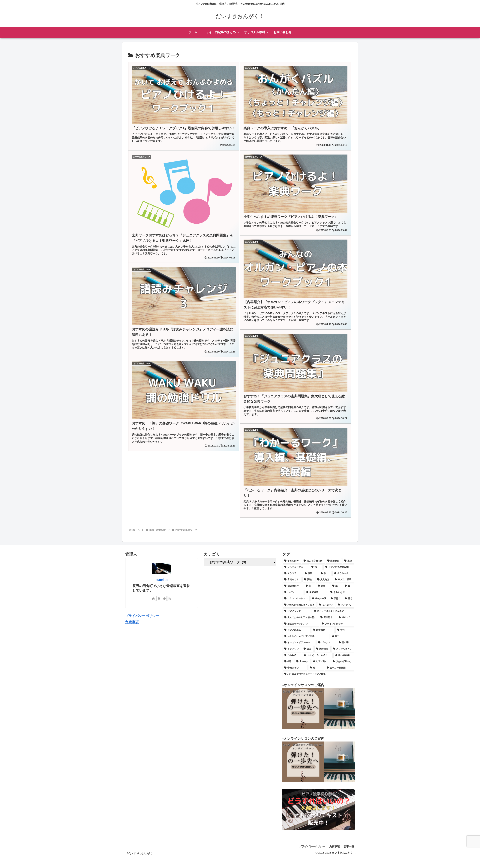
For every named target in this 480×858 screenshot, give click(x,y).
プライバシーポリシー (142, 616)
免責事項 (132, 622)
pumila (161, 580)
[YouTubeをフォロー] (158, 598)
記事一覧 (349, 846)
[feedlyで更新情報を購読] (164, 598)
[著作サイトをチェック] (153, 598)
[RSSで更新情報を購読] (169, 598)
